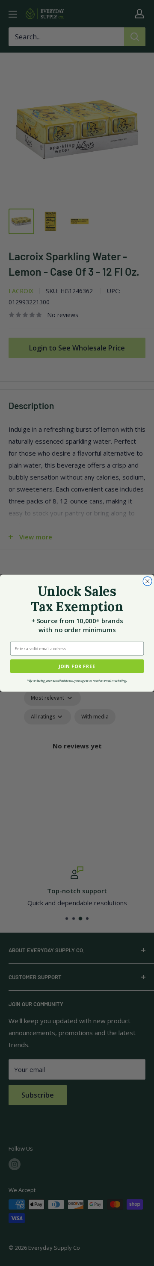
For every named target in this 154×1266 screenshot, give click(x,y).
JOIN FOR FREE (77, 666)
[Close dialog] (147, 581)
